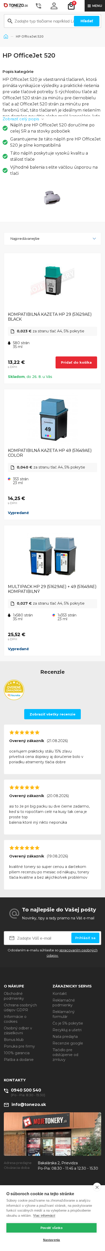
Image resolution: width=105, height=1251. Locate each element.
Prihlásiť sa (85, 938)
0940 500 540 (26, 1090)
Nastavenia (51, 1240)
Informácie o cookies (15, 1019)
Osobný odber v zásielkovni (18, 1030)
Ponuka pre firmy (19, 1046)
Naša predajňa (65, 1036)
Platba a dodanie (19, 1059)
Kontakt (59, 993)
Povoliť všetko (51, 1228)
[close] (97, 1187)
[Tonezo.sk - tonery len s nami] (16, 6)
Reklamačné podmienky (63, 1002)
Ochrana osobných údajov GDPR (20, 1007)
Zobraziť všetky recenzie (52, 714)
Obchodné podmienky (14, 996)
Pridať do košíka (76, 362)
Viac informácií (44, 1215)
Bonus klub (14, 1039)
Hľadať (87, 21)
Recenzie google (67, 1043)
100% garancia (17, 1053)
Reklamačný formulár (63, 1014)
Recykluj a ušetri (67, 1030)
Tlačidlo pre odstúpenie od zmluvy (65, 1055)
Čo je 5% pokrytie (67, 1023)
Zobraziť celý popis (21, 118)
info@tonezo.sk (28, 1104)
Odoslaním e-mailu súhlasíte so (53, 953)
